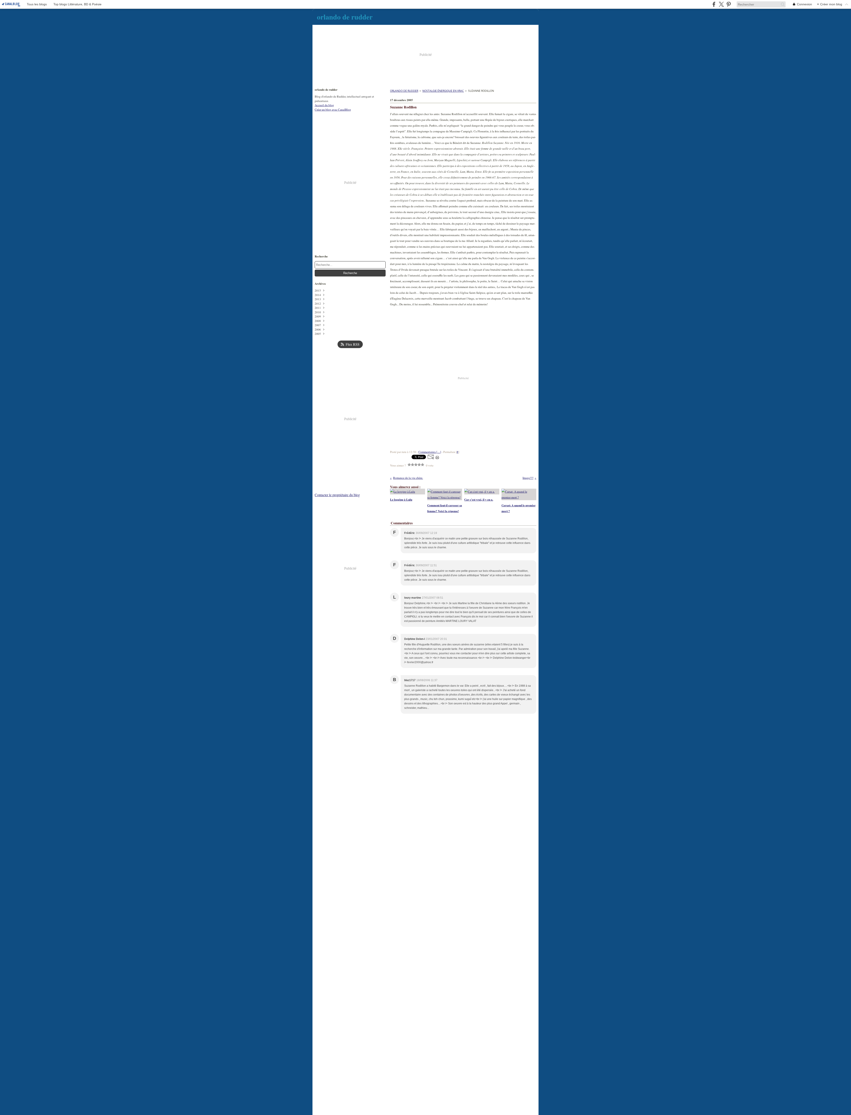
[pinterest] (728, 4)
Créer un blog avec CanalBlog (333, 110)
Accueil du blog (324, 105)
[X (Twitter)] (721, 4)
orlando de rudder (404, 91)
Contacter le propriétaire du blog (337, 494)
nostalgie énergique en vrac (443, 91)
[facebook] (714, 4)
